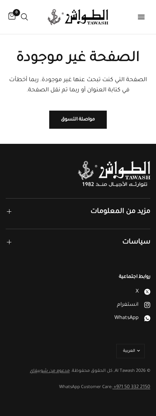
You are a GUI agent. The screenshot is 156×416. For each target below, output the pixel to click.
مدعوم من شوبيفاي (50, 371)
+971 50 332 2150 (131, 387)
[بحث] (24, 17)
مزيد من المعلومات (120, 212)
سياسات (136, 242)
